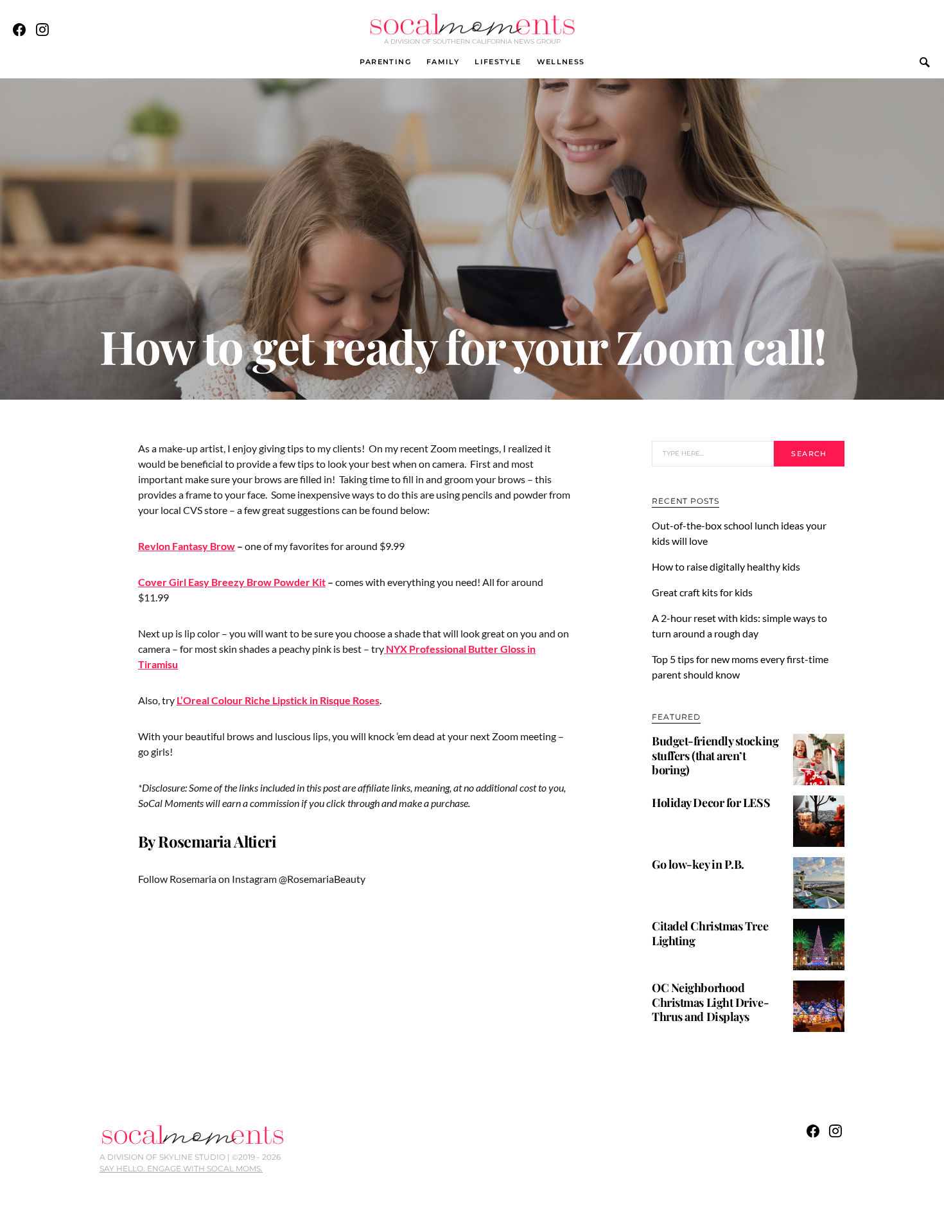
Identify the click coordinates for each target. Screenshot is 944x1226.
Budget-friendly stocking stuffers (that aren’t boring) (715, 755)
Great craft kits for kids (702, 592)
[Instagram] (42, 29)
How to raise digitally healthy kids (727, 566)
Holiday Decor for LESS (711, 802)
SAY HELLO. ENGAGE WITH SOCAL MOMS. (181, 1168)
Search (808, 453)
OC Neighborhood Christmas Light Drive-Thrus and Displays (710, 1002)
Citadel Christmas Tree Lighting (710, 933)
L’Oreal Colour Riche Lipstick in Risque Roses (278, 700)
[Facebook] (19, 29)
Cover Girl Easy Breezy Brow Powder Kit (232, 582)
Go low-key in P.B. (698, 864)
